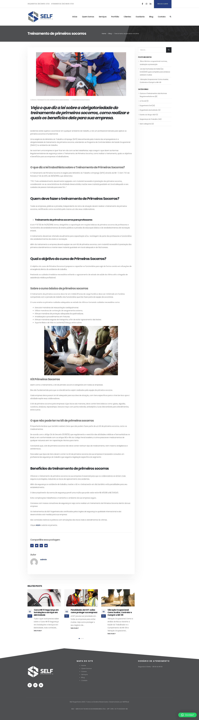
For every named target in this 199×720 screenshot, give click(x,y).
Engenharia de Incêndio (149, 110)
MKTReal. (126, 702)
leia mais (37, 631)
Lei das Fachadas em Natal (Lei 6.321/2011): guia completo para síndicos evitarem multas (155, 72)
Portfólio (115, 16)
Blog (151, 16)
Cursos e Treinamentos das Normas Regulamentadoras (49, 100)
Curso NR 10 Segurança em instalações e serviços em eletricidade (46, 612)
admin (43, 559)
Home (104, 34)
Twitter (36, 545)
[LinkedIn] (150, 4)
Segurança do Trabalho (149, 119)
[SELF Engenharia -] (40, 17)
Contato (162, 16)
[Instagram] (146, 4)
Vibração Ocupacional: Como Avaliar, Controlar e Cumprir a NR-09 (120, 612)
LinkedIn (41, 545)
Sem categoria (145, 124)
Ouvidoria (140, 16)
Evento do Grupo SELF (148, 115)
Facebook (32, 545)
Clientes (127, 16)
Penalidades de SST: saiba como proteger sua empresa (84, 611)
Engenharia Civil (146, 105)
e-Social (143, 101)
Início (74, 16)
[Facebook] (142, 4)
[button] (79, 638)
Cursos (84, 671)
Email (46, 545)
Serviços (103, 16)
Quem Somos (88, 16)
